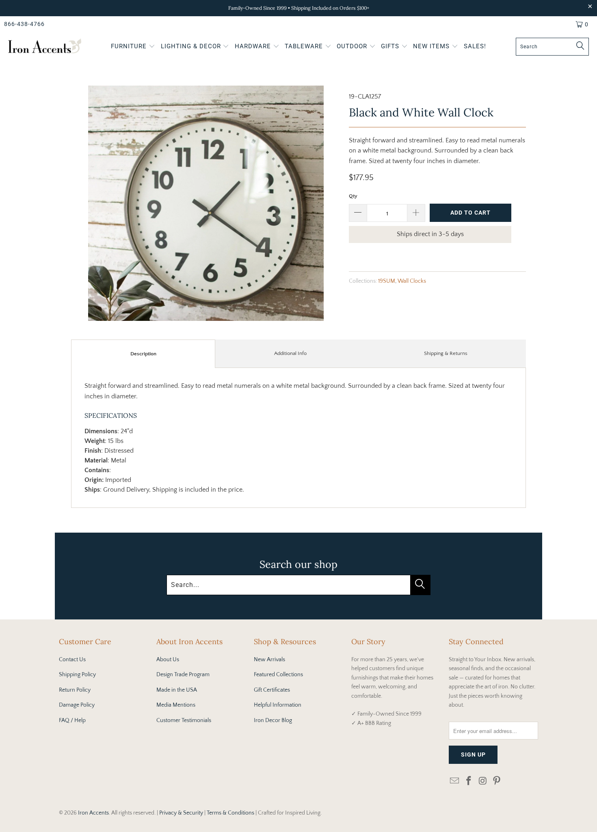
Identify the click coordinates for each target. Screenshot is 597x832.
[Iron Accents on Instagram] (483, 781)
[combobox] (552, 47)
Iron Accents (93, 813)
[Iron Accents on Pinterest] (497, 781)
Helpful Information (277, 705)
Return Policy (75, 690)
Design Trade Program (183, 674)
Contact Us (72, 659)
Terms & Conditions (230, 813)
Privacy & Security (181, 813)
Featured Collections (278, 674)
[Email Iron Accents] (455, 781)
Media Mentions (175, 705)
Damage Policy (77, 705)
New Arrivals (269, 659)
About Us (167, 659)
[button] (133, 47)
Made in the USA (176, 690)
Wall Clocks (412, 281)
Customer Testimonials (183, 720)
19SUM (386, 281)
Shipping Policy (77, 674)
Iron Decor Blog (273, 720)
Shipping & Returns (445, 353)
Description (143, 354)
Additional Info (290, 353)
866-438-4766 (24, 24)
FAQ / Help (72, 720)
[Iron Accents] (44, 47)
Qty (353, 196)
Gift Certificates (272, 690)
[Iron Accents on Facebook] (469, 781)
